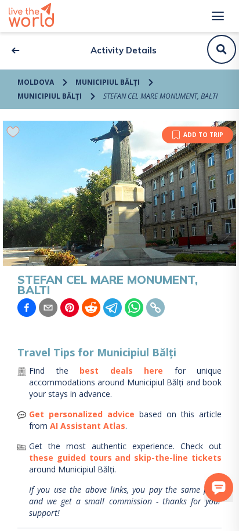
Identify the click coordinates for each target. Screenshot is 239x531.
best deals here (121, 370)
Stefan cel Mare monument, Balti (160, 96)
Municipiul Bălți (107, 82)
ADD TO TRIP (203, 135)
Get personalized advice (82, 414)
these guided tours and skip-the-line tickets (125, 457)
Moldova (35, 82)
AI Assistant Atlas (87, 425)
